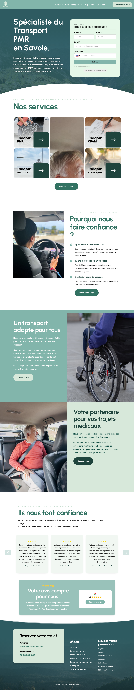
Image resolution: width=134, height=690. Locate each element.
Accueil (59, 4)
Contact (101, 4)
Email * (77, 42)
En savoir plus (23, 377)
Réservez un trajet (66, 186)
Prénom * (78, 33)
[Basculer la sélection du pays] (78, 55)
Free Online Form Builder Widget (96, 70)
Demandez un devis (122, 5)
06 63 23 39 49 (27, 655)
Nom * (99, 33)
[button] (8, 552)
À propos (89, 4)
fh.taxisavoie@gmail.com (32, 646)
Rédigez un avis (95, 602)
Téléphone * (79, 51)
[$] (41, 147)
